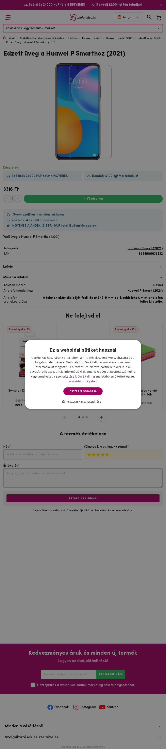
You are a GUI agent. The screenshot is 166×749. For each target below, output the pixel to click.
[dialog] (83, 374)
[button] (83, 401)
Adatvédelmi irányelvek (83, 381)
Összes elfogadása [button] (83, 391)
